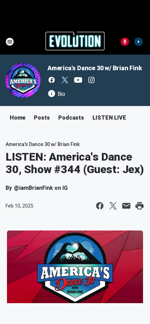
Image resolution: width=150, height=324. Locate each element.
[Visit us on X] (65, 80)
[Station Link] (75, 42)
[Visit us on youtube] (78, 80)
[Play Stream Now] (138, 42)
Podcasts (71, 117)
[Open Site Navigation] (10, 42)
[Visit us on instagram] (91, 80)
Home (17, 117)
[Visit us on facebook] (51, 80)
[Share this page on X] (113, 206)
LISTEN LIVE (109, 117)
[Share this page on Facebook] (100, 206)
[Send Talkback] (125, 42)
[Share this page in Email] (126, 206)
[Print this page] (139, 206)
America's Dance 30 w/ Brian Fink (94, 68)
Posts (42, 117)
